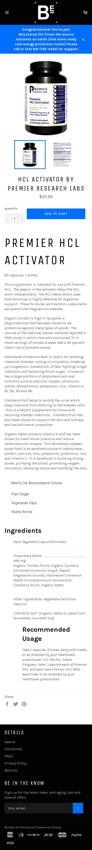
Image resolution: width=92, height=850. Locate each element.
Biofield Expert (25, 827)
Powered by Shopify (48, 827)
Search (9, 742)
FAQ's (8, 756)
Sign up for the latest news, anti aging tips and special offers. (42, 794)
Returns (10, 770)
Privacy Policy (15, 763)
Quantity (10, 208)
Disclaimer (13, 749)
